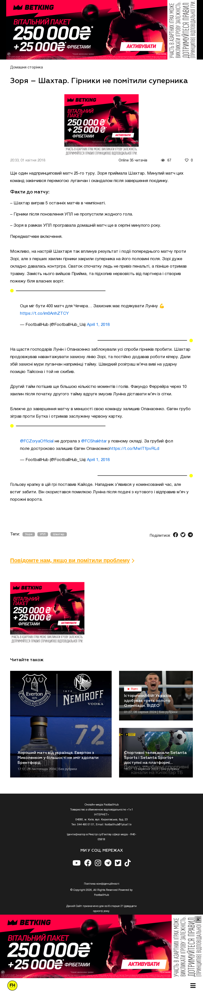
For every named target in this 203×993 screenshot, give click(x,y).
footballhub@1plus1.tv (118, 824)
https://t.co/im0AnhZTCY (44, 313)
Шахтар (58, 534)
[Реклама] (101, 30)
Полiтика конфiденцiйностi (101, 884)
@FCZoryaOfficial (36, 441)
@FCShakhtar (94, 441)
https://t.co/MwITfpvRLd (134, 449)
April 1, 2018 (98, 325)
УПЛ (43, 534)
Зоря (28, 534)
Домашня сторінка (26, 67)
